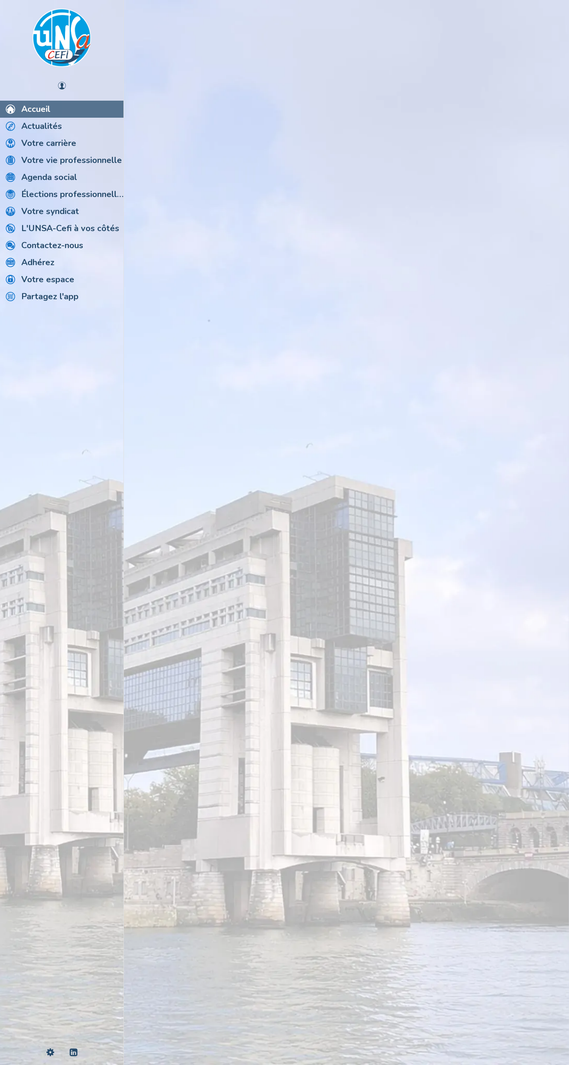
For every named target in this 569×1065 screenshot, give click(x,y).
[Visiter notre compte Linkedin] (346, 1024)
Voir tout (544, 42)
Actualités (157, 42)
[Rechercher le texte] (147, 587)
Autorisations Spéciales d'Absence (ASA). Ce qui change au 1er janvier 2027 (224, 498)
